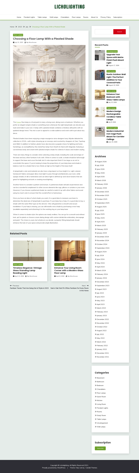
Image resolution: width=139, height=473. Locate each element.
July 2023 (100, 293)
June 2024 (101, 259)
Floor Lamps (76, 17)
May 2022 (101, 338)
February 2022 (102, 345)
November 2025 (103, 195)
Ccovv (18, 122)
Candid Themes (91, 468)
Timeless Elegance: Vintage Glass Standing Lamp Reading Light (27, 270)
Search (119, 32)
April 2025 (101, 222)
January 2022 (102, 349)
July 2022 (100, 334)
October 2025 (102, 199)
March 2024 (101, 270)
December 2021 (103, 353)
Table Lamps (42, 17)
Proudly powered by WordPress (54, 468)
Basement (100, 378)
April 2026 (101, 177)
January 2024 (102, 278)
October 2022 (102, 327)
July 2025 (100, 210)
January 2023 (102, 315)
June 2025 (101, 214)
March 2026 (101, 180)
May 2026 (101, 173)
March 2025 (101, 225)
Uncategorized (112, 51)
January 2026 (102, 188)
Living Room (101, 404)
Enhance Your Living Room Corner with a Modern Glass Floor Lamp (68, 270)
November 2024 (103, 240)
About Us (94, 17)
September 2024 (103, 248)
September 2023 (103, 285)
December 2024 (103, 237)
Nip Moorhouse (31, 42)
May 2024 (101, 263)
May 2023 (101, 300)
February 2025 (102, 229)
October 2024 (102, 244)
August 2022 (102, 330)
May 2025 (101, 218)
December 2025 (103, 192)
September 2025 (103, 203)
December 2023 (103, 282)
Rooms (85, 17)
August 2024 (102, 252)
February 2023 (102, 312)
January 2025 (102, 233)
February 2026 (102, 184)
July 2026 (100, 165)
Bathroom (100, 382)
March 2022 (101, 342)
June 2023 (101, 297)
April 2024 (101, 267)
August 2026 (102, 162)
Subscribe (100, 448)
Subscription (117, 17)
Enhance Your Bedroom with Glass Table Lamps (116, 97)
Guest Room (101, 397)
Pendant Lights (29, 17)
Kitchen (99, 400)
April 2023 (101, 304)
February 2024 (102, 274)
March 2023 (101, 308)
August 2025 (102, 207)
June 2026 (101, 169)
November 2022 (103, 323)
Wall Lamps (54, 17)
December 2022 (103, 319)
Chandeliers (65, 17)
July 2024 (100, 255)
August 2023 (102, 289)
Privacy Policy (106, 17)
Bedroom (100, 385)
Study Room (101, 415)
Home (19, 17)
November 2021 (103, 357)
